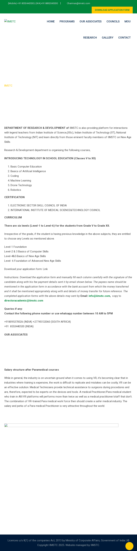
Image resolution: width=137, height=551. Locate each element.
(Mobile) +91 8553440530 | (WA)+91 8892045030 (33, 3)
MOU (128, 21)
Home (51, 21)
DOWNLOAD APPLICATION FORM (112, 10)
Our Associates (91, 21)
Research (90, 37)
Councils (113, 21)
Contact (124, 37)
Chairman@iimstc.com (78, 3)
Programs (67, 21)
